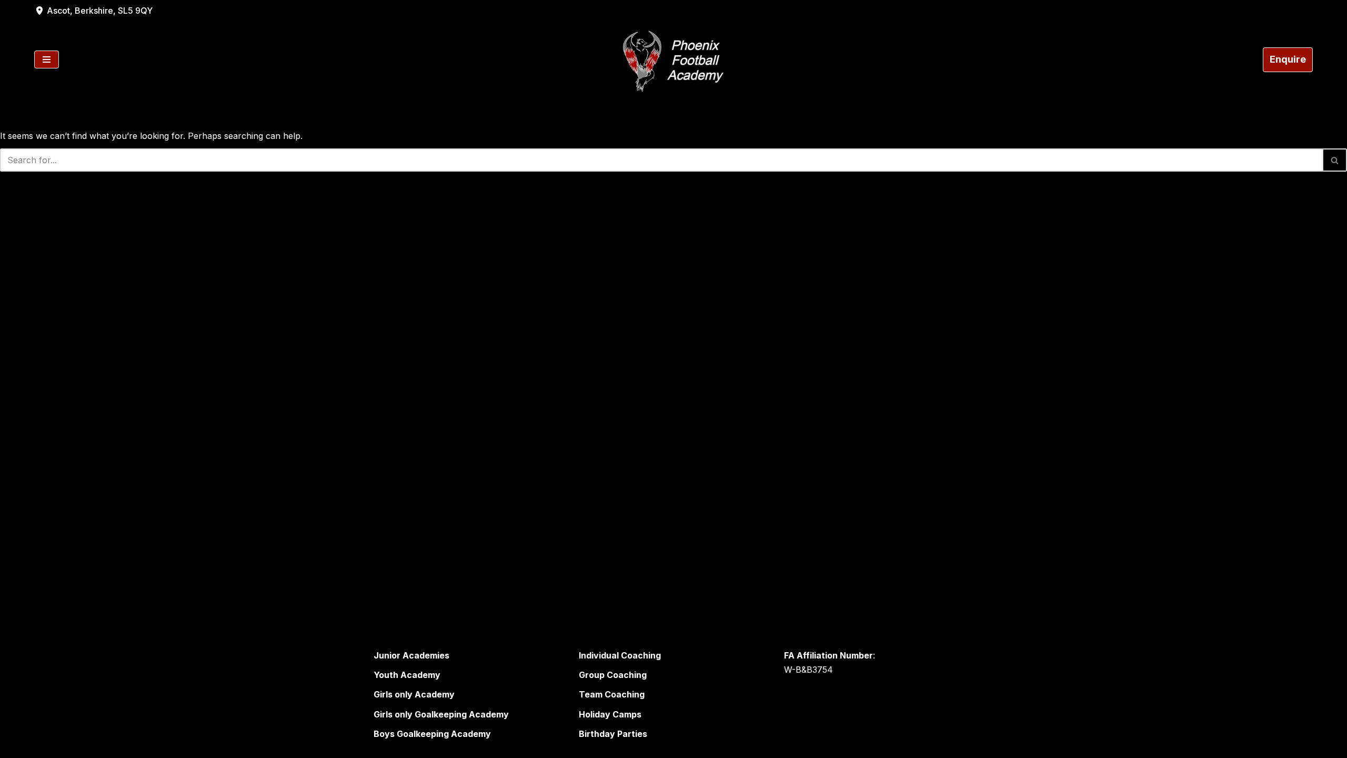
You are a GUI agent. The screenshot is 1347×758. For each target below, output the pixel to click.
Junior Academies (411, 655)
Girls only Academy (414, 694)
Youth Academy (407, 675)
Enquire (1288, 59)
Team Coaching (612, 694)
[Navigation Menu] (46, 59)
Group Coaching (613, 675)
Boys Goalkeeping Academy (432, 734)
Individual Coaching (620, 655)
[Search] (1335, 160)
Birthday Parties (613, 734)
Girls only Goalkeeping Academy (441, 714)
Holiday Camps (610, 714)
